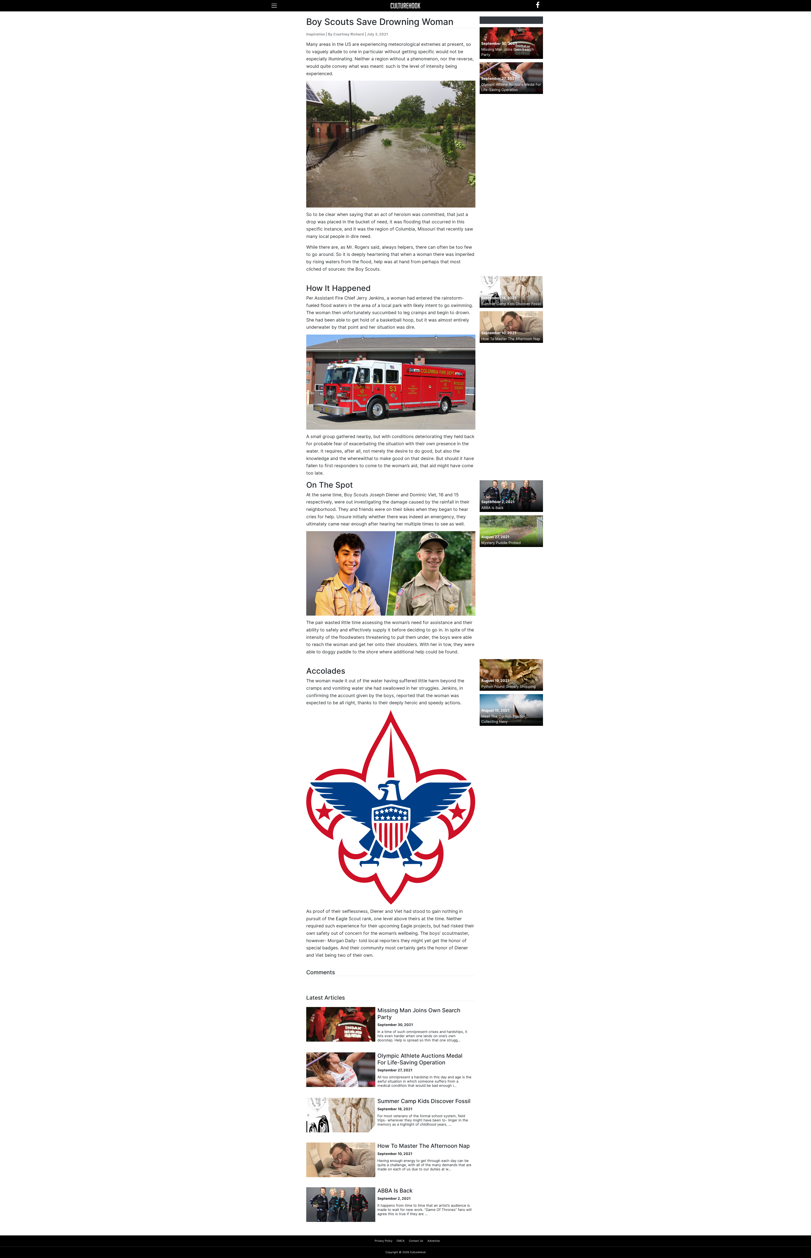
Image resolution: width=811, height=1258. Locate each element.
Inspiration (315, 34)
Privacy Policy (383, 1240)
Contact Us (416, 1240)
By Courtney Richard (346, 34)
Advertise (433, 1240)
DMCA (401, 1240)
